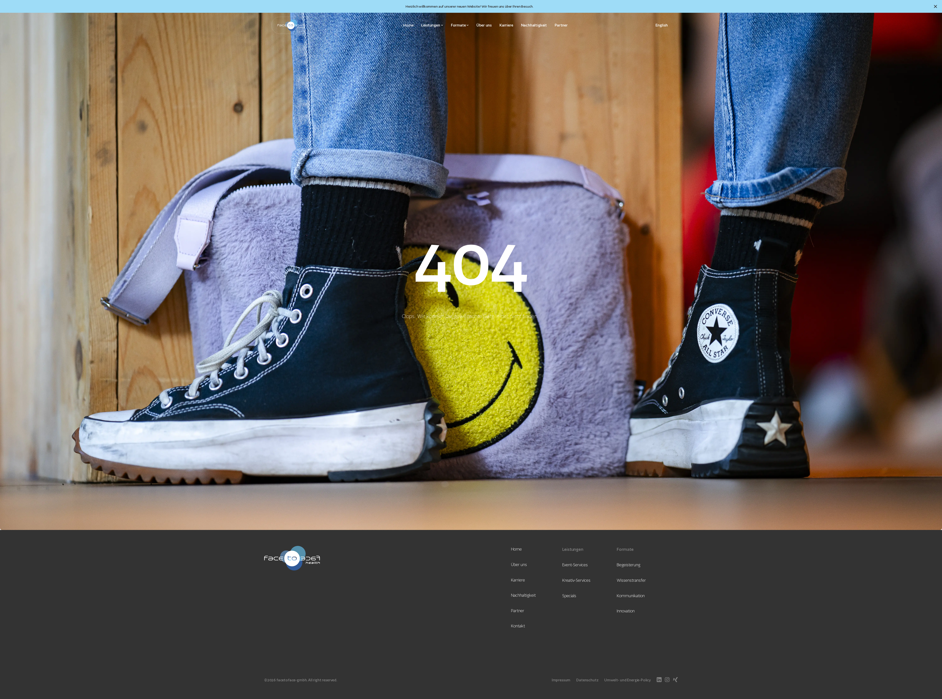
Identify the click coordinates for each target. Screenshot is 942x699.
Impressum (561, 680)
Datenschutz (587, 680)
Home (408, 25)
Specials (569, 595)
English (661, 25)
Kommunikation (631, 595)
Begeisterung (628, 564)
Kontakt (518, 625)
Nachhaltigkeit (534, 25)
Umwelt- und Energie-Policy (627, 680)
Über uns (484, 25)
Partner (561, 25)
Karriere (506, 25)
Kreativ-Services (576, 580)
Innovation (626, 610)
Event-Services (575, 564)
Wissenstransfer (631, 580)
